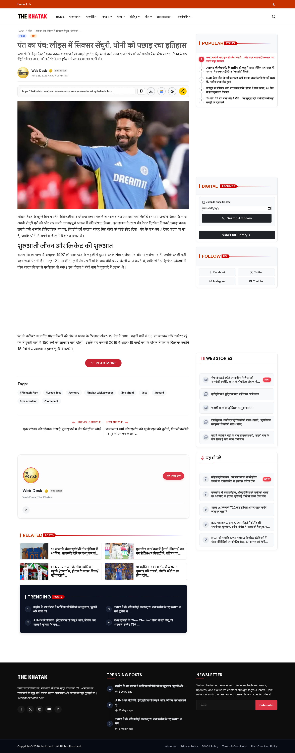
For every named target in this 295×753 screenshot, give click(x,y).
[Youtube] (48, 709)
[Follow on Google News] (161, 91)
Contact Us (24, 4)
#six (144, 392)
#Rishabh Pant (29, 392)
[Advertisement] (103, 302)
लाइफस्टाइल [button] (163, 16)
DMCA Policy (210, 746)
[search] (274, 16)
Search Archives (237, 218)
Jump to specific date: (216, 202)
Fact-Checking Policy (264, 746)
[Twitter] (30, 709)
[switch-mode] (275, 4)
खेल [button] (147, 16)
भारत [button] (119, 16)
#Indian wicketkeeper (100, 392)
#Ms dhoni (127, 392)
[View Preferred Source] (172, 91)
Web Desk (32, 490)
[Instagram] (39, 709)
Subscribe (266, 705)
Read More (103, 363)
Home (60, 16)
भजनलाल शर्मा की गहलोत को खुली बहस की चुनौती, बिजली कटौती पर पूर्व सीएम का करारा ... (147, 431)
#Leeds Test (53, 392)
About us (170, 746)
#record (159, 392)
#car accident (28, 401)
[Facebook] (21, 709)
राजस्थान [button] (73, 16)
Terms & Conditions (234, 746)
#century (73, 392)
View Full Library (236, 235)
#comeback (51, 401)
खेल (30, 31)
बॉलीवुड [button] (133, 16)
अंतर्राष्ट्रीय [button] (182, 16)
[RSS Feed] (26, 510)
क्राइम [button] (105, 16)
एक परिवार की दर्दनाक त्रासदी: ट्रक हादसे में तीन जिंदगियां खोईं (62, 429)
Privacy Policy (189, 746)
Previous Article (89, 422)
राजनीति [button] (90, 16)
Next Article (114, 422)
